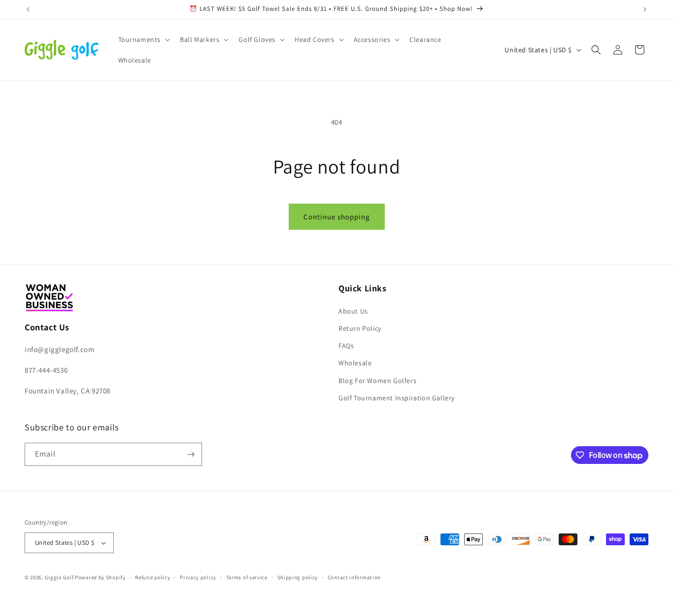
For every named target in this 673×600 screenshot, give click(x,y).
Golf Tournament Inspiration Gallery (396, 397)
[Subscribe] (191, 454)
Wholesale (354, 362)
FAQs (346, 345)
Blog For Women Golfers (377, 380)
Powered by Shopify (100, 577)
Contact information (354, 577)
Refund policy (152, 577)
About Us (353, 311)
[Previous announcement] (28, 9)
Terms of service (247, 577)
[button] (143, 39)
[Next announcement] (645, 9)
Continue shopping (336, 216)
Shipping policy (297, 577)
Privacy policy (198, 577)
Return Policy (359, 328)
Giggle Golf (59, 577)
